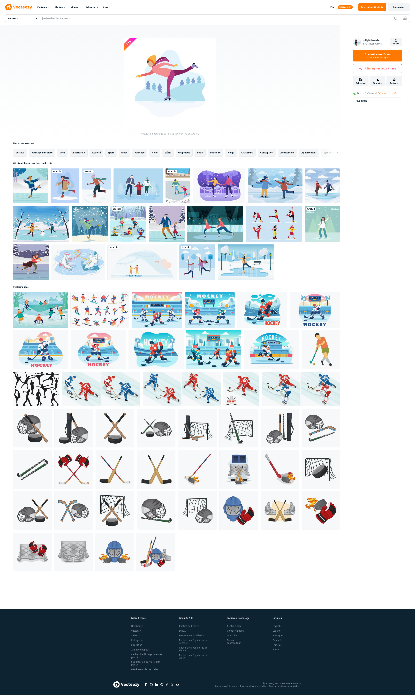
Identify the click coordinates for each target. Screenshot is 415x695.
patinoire (215, 152)
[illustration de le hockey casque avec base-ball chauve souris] (32, 428)
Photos (59, 7)
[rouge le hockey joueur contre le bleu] (182, 389)
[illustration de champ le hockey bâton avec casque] (156, 510)
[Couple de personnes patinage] (31, 262)
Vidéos (74, 7)
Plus (105, 7)
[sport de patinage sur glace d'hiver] (90, 224)
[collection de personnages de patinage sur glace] (274, 224)
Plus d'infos (361, 100)
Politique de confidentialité (253, 686)
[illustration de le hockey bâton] (115, 469)
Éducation (136, 644)
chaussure (247, 152)
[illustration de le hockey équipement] (280, 428)
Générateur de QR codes (144, 669)
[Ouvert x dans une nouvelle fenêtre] (172, 684)
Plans (333, 7)
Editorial (90, 7)
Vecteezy (136, 630)
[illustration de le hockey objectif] (321, 469)
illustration (78, 152)
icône (168, 152)
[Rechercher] (396, 18)
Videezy (135, 635)
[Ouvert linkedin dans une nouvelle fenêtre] (156, 684)
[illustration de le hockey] (73, 428)
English (276, 625)
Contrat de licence (189, 625)
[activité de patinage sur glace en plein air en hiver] (246, 262)
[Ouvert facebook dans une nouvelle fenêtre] (146, 684)
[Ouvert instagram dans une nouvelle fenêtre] (151, 684)
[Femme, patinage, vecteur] (322, 224)
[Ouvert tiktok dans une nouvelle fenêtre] (167, 684)
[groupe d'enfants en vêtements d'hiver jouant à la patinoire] (128, 224)
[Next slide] (335, 153)
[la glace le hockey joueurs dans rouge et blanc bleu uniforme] (101, 389)
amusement (287, 152)
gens (62, 152)
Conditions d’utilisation (226, 686)
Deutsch (276, 640)
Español (276, 630)
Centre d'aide (234, 625)
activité (96, 152)
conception (266, 152)
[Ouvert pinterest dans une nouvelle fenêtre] (161, 684)
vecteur (20, 152)
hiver (155, 152)
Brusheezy (137, 625)
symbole (328, 152)
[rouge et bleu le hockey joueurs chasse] (301, 389)
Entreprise (137, 640)
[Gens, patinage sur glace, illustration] (65, 185)
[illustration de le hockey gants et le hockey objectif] (32, 552)
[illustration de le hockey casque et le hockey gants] (238, 510)
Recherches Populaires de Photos (193, 649)
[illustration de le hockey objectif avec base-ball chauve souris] (115, 510)
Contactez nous (235, 630)
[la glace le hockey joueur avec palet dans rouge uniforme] (241, 389)
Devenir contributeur (234, 641)
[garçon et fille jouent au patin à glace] (322, 185)
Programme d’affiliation (191, 635)
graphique (184, 152)
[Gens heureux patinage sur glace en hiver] (197, 262)
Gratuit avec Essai (377, 55)
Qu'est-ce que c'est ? (387, 93)
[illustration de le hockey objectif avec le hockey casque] (197, 510)
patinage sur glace (42, 152)
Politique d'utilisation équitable (284, 686)
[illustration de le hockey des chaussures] (73, 552)
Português (278, 635)
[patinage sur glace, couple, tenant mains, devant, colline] (142, 262)
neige (231, 152)
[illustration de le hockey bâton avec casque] (73, 510)
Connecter (399, 7)
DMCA (182, 630)
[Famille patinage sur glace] (138, 185)
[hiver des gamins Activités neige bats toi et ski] (40, 310)
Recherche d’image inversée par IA (146, 656)
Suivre (396, 43)
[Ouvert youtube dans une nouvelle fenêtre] (177, 684)
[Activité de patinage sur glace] (167, 224)
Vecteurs (42, 7)
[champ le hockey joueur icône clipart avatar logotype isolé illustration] (321, 349)
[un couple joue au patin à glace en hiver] (275, 185)
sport (111, 152)
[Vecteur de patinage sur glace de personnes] (219, 185)
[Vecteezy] (18, 7)
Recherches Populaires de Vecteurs (193, 641)
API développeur (140, 649)
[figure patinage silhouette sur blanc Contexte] (36, 389)
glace (124, 152)
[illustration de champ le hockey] (156, 428)
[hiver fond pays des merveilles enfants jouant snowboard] (41, 224)
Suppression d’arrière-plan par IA (145, 663)
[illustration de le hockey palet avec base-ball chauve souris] (115, 428)
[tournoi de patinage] (215, 224)
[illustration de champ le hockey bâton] (32, 469)
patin (200, 152)
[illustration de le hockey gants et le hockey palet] (321, 510)
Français (277, 644)
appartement (309, 152)
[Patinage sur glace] (30, 185)
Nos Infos (232, 635)
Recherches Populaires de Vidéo (193, 656)
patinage (139, 152)
